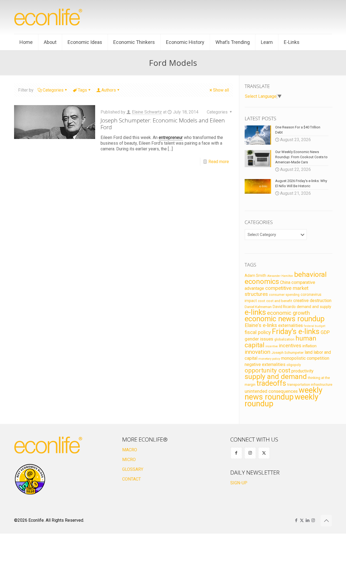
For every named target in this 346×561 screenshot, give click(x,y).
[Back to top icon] (326, 520)
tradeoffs (271, 383)
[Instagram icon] (313, 520)
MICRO (129, 459)
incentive (271, 346)
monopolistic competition (305, 358)
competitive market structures (276, 291)
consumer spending (284, 295)
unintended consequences (271, 391)
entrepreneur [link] (171, 137)
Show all (221, 90)
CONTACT (131, 479)
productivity (302, 371)
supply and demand (276, 376)
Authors (108, 90)
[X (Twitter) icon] (302, 520)
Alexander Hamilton (280, 276)
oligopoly (294, 365)
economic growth (288, 313)
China (285, 282)
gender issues (259, 339)
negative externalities (265, 364)
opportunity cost (267, 370)
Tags (82, 90)
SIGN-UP (238, 482)
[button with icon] (236, 453)
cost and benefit (279, 301)
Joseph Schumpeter (287, 352)
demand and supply (314, 306)
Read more (218, 161)
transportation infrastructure (309, 384)
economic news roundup (285, 318)
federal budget (314, 326)
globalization (284, 339)
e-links (255, 312)
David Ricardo (284, 306)
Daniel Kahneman (258, 307)
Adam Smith (255, 275)
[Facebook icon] (296, 520)
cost (261, 301)
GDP (325, 332)
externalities (290, 325)
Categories (53, 90)
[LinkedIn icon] (307, 520)
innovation (257, 352)
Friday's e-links (296, 331)
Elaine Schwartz (147, 112)
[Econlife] (48, 17)
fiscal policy (258, 332)
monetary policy (269, 359)
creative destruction (312, 300)
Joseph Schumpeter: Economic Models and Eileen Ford (163, 123)
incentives (290, 345)
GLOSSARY (132, 469)
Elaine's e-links (261, 325)
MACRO (129, 449)
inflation (309, 345)
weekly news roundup (283, 393)
